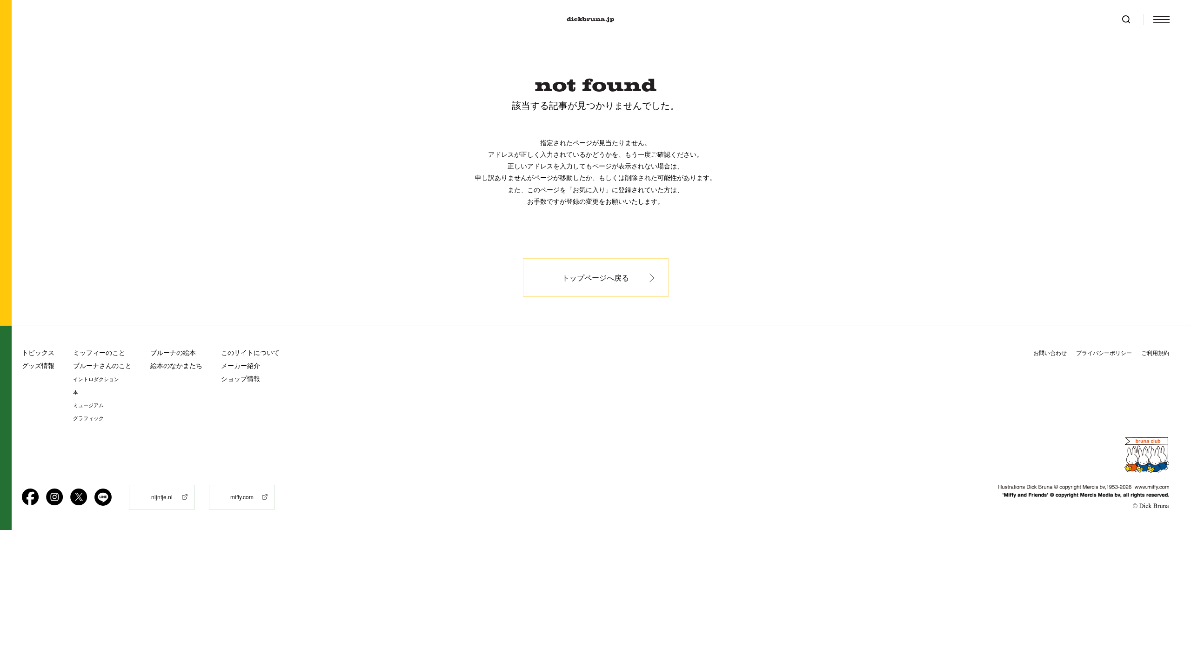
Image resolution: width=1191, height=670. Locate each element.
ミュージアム (88, 405)
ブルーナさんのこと (102, 365)
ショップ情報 (240, 378)
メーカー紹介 (240, 365)
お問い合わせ (1050, 352)
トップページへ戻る (595, 277)
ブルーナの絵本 (173, 352)
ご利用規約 (1155, 352)
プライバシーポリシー (1104, 352)
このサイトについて (250, 352)
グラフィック (88, 418)
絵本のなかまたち (176, 365)
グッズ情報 (38, 365)
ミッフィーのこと (99, 352)
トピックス (38, 352)
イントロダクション (96, 379)
